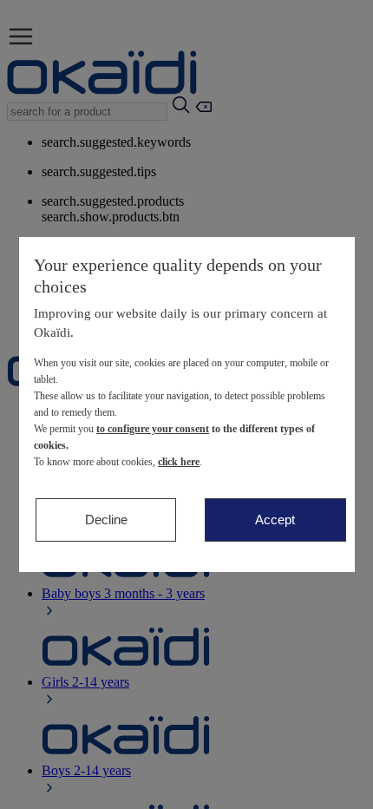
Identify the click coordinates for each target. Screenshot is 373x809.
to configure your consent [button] (152, 429)
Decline (106, 519)
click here (179, 462)
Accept (275, 519)
